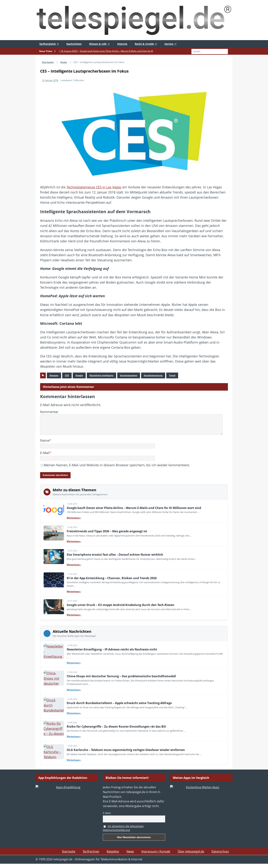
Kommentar (49, 412)
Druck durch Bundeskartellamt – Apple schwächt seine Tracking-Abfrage (119, 703)
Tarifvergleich (47, 44)
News (130, 851)
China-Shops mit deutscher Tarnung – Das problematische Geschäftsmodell (121, 676)
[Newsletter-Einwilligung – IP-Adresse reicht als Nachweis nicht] (54, 651)
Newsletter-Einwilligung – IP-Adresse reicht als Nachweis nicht (112, 649)
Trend (172, 375)
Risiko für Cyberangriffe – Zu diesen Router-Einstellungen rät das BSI (116, 726)
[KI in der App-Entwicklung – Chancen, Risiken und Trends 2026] (54, 579)
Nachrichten (74, 44)
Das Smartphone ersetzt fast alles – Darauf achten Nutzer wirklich (115, 555)
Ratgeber (113, 851)
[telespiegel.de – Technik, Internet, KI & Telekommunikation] (134, 20)
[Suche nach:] (209, 51)
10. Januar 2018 (50, 80)
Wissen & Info (98, 44)
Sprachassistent (128, 375)
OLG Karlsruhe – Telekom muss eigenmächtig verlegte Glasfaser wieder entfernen (126, 750)
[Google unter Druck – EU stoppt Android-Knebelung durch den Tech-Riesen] (54, 606)
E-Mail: (107, 813)
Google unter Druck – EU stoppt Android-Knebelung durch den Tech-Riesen (120, 605)
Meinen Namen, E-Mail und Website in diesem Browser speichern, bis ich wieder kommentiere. (117, 465)
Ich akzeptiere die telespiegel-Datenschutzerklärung (123, 828)
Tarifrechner (91, 851)
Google (79, 375)
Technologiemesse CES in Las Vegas (94, 187)
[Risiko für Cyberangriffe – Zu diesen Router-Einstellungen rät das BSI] (54, 728)
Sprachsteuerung (153, 375)
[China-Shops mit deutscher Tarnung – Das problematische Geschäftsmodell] (54, 678)
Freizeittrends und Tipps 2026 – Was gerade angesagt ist (107, 531)
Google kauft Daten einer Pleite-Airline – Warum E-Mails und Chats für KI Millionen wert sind (134, 508)
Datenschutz (220, 851)
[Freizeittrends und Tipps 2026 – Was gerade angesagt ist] (54, 533)
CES (67, 375)
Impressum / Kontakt (155, 851)
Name (44, 440)
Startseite (68, 851)
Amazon (54, 375)
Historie (122, 44)
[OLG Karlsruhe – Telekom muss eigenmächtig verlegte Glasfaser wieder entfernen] (54, 751)
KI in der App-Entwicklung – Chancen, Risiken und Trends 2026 (112, 578)
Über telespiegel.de (191, 851)
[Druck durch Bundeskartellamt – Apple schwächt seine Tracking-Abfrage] (54, 705)
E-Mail (45, 453)
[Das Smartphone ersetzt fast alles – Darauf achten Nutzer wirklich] (54, 556)
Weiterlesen (74, 517)
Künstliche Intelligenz (101, 375)
